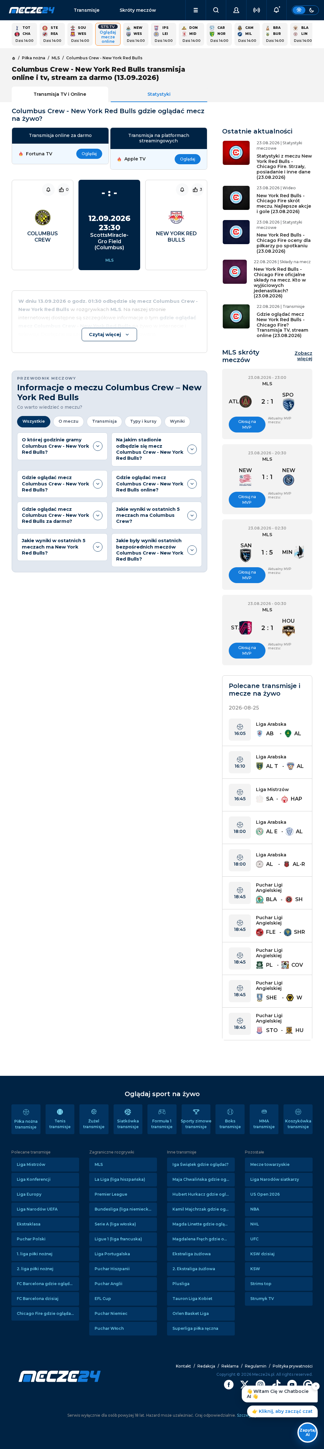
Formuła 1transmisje (161, 1124)
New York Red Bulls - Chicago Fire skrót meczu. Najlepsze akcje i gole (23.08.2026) (284, 203)
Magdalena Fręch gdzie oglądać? (203, 1239)
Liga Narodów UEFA (37, 1209)
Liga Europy (29, 1194)
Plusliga (181, 1283)
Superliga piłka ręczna (195, 1328)
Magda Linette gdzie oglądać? (203, 1224)
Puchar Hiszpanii (112, 1268)
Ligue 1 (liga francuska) (118, 1239)
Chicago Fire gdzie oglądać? (46, 1313)
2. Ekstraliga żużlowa (193, 1268)
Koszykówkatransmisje (298, 1124)
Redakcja (206, 1366)
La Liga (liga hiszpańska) (120, 1179)
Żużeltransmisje (93, 1124)
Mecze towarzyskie (270, 1164)
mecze (32, 10)
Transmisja (104, 421)
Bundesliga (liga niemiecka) (124, 1209)
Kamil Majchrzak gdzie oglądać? (203, 1209)
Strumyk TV (262, 1298)
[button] (196, 10)
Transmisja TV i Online (60, 94)
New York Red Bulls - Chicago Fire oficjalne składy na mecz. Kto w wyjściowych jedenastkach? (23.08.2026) (280, 282)
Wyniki (177, 421)
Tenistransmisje (60, 1124)
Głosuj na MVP (247, 424)
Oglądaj (89, 153)
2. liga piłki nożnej (35, 1268)
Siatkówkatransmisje (128, 1124)
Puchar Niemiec (111, 1313)
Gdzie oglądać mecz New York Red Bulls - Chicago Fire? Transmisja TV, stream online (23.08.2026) (282, 324)
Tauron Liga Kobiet (192, 1298)
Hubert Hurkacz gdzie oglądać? (203, 1194)
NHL (254, 1224)
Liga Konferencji (34, 1179)
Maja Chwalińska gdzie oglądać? (203, 1179)
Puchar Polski (31, 1239)
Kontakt (183, 1366)
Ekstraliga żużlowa (191, 1253)
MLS (109, 260)
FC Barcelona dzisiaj (38, 1298)
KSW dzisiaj (262, 1253)
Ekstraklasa (28, 1224)
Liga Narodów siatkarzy (274, 1179)
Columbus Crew (42, 237)
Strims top (260, 1283)
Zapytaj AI (308, 1432)
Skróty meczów (138, 10)
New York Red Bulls (176, 237)
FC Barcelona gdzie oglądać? (46, 1283)
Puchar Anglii (108, 1283)
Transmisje (86, 10)
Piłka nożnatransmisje (26, 1124)
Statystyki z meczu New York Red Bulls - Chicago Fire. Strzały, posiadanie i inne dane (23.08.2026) (284, 166)
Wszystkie (33, 421)
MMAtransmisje (264, 1124)
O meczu (68, 421)
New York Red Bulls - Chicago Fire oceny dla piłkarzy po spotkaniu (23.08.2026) (284, 243)
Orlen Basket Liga (190, 1313)
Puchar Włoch (109, 1328)
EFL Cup (103, 1298)
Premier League (111, 1194)
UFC (254, 1239)
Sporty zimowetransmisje (196, 1124)
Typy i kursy (143, 421)
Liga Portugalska (112, 1253)
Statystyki (159, 94)
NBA (254, 1209)
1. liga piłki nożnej (35, 1253)
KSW (255, 1268)
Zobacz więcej (303, 356)
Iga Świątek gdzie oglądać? (200, 1164)
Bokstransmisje (230, 1124)
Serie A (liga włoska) (115, 1224)
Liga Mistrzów (31, 1164)
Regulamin (255, 1366)
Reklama (230, 1366)
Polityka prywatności (293, 1366)
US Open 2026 (265, 1194)
